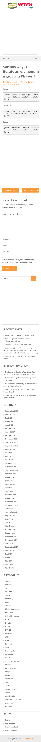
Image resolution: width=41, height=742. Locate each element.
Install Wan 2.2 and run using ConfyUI (20, 335)
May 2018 (9, 523)
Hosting (8, 620)
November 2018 (11, 505)
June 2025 (9, 421)
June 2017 (8, 557)
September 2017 (11, 547)
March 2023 (9, 460)
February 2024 (11, 435)
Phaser (13, 84)
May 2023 (9, 453)
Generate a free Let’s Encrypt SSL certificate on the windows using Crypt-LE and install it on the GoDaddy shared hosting (20, 350)
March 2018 (9, 526)
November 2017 (11, 540)
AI (6, 588)
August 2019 (10, 484)
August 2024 (10, 432)
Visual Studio (10, 696)
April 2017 (9, 564)
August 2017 (10, 550)
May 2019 (8, 488)
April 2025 (9, 425)
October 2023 (10, 442)
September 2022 (11, 470)
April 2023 (9, 456)
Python (8, 675)
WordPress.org (11, 730)
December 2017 (11, 537)
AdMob (8, 581)
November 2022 (11, 463)
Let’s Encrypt (10, 654)
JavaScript (6, 84)
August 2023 (10, 449)
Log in (7, 720)
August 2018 (10, 516)
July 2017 (8, 554)
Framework (10, 613)
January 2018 (10, 533)
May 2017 (8, 561)
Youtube (8, 707)
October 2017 (10, 543)
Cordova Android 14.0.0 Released (18, 345)
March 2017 (9, 568)
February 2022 (11, 474)
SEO (6, 682)
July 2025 (8, 418)
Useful (7, 693)
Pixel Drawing (10, 668)
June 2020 (9, 481)
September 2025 (11, 411)
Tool (7, 686)
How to (8, 623)
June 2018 (9, 519)
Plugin (7, 672)
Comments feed (11, 727)
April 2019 (9, 491)
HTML (7, 626)
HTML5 (32, 82)
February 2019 (10, 495)
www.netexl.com (27, 739)
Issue (7, 640)
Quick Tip (19, 84)
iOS (6, 637)
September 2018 (11, 512)
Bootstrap (9, 599)
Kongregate (10, 651)
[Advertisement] (20, 34)
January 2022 (10, 477)
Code (7, 602)
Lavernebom (10, 384)
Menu (6, 58)
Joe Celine (9, 372)
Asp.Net (8, 595)
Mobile (8, 658)
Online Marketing (12, 661)
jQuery (7, 647)
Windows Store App (13, 700)
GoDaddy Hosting (12, 616)
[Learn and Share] (20, 6)
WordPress (9, 703)
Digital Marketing (12, 609)
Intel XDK (9, 633)
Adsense (8, 585)
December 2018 (11, 502)
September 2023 (11, 446)
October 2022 (10, 467)
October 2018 (10, 509)
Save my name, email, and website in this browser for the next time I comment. (18, 261)
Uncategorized (11, 689)
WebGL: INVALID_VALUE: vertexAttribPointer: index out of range (31, 190)
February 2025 (11, 428)
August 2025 (10, 415)
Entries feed (10, 723)
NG (5, 82)
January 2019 (10, 498)
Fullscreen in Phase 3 (12, 190)
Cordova (8, 606)
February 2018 (10, 530)
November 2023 (11, 439)
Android (8, 592)
